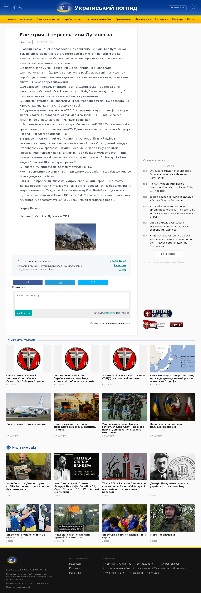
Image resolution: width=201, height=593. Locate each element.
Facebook (120, 265)
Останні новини (154, 160)
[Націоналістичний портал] (155, 324)
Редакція (75, 563)
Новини (11, 19)
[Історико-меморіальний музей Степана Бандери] (182, 325)
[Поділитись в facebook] (28, 282)
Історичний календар (145, 572)
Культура (177, 19)
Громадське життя (47, 19)
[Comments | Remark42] (71, 308)
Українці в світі (72, 19)
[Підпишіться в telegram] (60, 282)
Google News (118, 261)
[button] (6, 7)
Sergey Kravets (30, 208)
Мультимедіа (143, 19)
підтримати (179, 8)
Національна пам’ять (98, 19)
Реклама (74, 568)
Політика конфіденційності (18, 587)
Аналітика (26, 19)
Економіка (161, 19)
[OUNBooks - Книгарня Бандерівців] (169, 313)
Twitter (121, 270)
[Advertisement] (169, 285)
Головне (12, 385)
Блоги (191, 19)
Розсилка (75, 572)
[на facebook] (14, 7)
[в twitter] (20, 7)
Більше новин (168, 254)
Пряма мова (123, 19)
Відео (10, 495)
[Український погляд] (12, 560)
